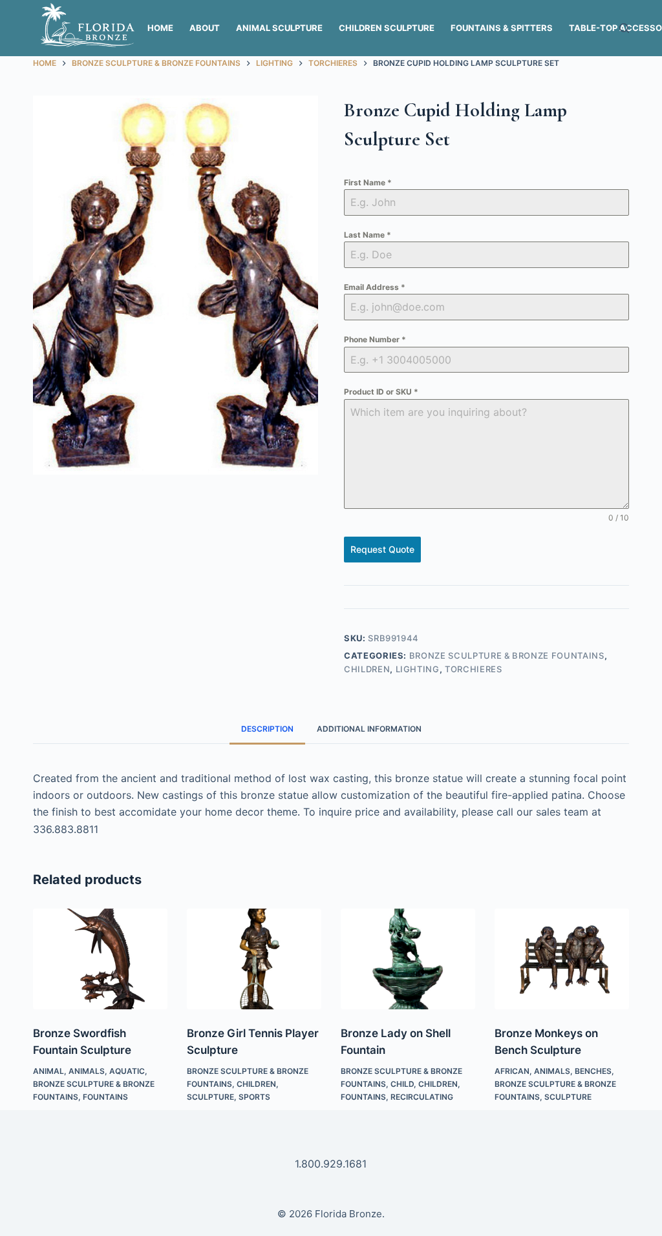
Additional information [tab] (369, 729)
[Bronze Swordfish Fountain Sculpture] (100, 959)
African (512, 1071)
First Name (368, 182)
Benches (593, 1071)
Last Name (367, 235)
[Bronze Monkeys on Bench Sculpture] (562, 959)
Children (367, 669)
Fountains (105, 1097)
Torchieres (473, 669)
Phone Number (375, 339)
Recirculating (421, 1097)
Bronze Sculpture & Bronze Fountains (506, 655)
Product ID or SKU (381, 392)
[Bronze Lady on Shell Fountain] (408, 959)
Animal (48, 1071)
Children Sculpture (386, 28)
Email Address (374, 287)
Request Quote (382, 549)
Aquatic (127, 1071)
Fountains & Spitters (502, 28)
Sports (254, 1097)
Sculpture (210, 1097)
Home (160, 28)
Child (402, 1084)
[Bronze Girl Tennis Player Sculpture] (254, 959)
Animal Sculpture (279, 28)
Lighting (418, 669)
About (204, 28)
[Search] (624, 28)
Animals (87, 1071)
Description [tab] (267, 729)
